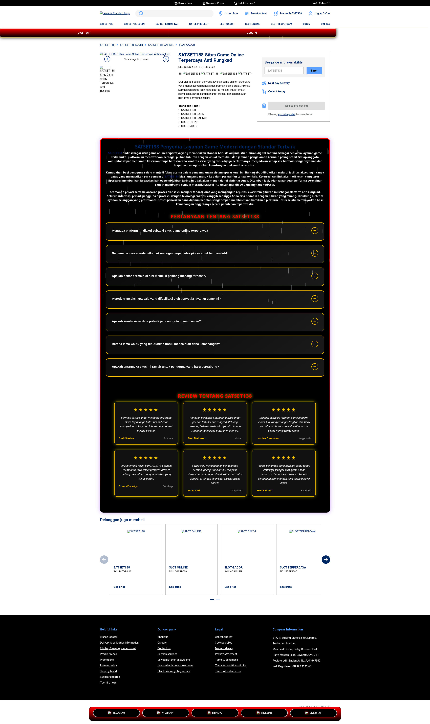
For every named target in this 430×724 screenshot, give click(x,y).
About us (163, 637)
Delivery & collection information (119, 642)
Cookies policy (223, 642)
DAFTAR (325, 24)
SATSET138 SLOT (199, 24)
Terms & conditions (226, 659)
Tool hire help (108, 682)
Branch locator (108, 637)
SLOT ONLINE (252, 24)
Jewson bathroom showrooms (175, 665)
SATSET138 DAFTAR (167, 24)
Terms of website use (228, 671)
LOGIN (306, 24)
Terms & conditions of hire (230, 665)
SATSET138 (106, 24)
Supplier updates (110, 676)
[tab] (212, 599)
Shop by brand (108, 671)
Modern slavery (224, 648)
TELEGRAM (119, 712)
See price (119, 586)
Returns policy (108, 665)
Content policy (223, 637)
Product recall (108, 654)
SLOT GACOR (227, 24)
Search (140, 13)
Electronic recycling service (174, 671)
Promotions (107, 659)
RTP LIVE (217, 712)
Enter (314, 70)
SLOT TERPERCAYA (281, 24)
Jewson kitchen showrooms (174, 659)
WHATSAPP (168, 712)
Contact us (164, 648)
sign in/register (286, 114)
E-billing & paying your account (118, 648)
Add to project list (296, 105)
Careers (162, 642)
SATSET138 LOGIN (134, 24)
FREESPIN (266, 712)
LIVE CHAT (315, 713)
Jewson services (167, 654)
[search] (174, 13)
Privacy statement (226, 654)
